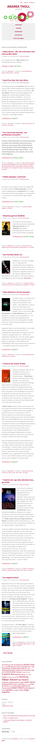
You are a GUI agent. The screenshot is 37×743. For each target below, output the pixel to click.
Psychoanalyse (7, 688)
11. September (25, 283)
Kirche (25, 684)
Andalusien (19, 665)
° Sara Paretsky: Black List (12, 255)
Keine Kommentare (24, 56)
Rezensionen (18, 31)
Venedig (31, 167)
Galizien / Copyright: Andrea (10, 718)
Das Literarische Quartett (28, 163)
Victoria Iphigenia (24, 284)
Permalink (16, 72)
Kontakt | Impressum (29, 2)
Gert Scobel (28, 674)
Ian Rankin (23, 679)
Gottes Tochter (11, 472)
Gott (17, 677)
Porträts (18, 28)
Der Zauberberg (5, 164)
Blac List (32, 283)
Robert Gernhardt (28, 166)
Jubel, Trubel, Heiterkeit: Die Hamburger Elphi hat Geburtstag (19, 715)
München (27, 686)
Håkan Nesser (9, 72)
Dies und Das (18, 35)
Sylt (14, 690)
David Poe (24, 123)
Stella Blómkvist (5, 356)
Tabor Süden (19, 472)
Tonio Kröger (20, 167)
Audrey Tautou (25, 245)
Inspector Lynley (7, 682)
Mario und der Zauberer (18, 166)
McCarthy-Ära (9, 284)
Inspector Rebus (19, 682)
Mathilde (17, 247)
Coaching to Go (25, 667)
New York (30, 123)
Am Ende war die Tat (9, 665)
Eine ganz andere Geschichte (19, 670)
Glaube (4, 677)
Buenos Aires (15, 667)
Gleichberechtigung (11, 677)
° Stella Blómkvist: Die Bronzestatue (16, 292)
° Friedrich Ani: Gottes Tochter (13, 364)
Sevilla (26, 688)
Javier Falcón (30, 682)
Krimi (28, 684)
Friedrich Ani (5, 472)
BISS (9, 667)
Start (21, 2)
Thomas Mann (5, 167)
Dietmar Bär (20, 668)
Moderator (11, 686)
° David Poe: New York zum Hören (15, 80)
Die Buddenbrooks (14, 164)
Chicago (4, 284)
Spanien (9, 690)
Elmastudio (32, 738)
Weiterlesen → (28, 278)
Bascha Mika (4, 666)
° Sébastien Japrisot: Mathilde (13, 216)
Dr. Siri (27, 668)
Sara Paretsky (16, 284)
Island (32, 354)
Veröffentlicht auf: (12, 158)
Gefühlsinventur (19, 674)
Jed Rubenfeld (6, 684)
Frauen (28, 672)
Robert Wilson (18, 688)
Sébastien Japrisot (24, 247)
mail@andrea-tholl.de (7, 706)
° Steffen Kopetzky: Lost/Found (14, 177)
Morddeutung (19, 686)
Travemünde (26, 167)
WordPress (15, 738)
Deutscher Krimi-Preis (27, 471)
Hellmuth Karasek (23, 164)
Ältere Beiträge (7, 653)
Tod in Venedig (12, 167)
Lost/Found (25, 206)
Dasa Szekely (11, 668)
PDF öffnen (17, 66)
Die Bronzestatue (26, 354)
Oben (3, 740)
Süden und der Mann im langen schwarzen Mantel (18, 569)
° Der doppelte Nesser (10, 578)
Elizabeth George (15, 672)
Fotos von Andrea (18, 38)
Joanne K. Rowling (18, 684)
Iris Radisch (30, 164)
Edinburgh (5, 670)
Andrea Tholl (18, 6)
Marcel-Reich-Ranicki (7, 166)
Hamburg (23, 676)
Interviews (18, 25)
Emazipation (24, 672)
